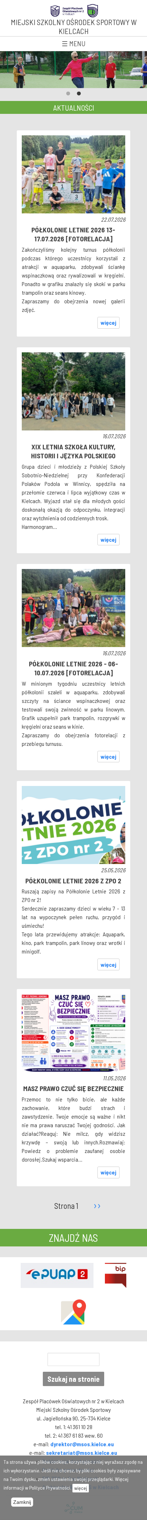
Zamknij (22, 1502)
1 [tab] (68, 93)
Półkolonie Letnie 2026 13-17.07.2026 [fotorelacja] (73, 234)
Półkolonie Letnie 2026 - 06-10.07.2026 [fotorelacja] (73, 668)
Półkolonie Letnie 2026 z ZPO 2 (73, 881)
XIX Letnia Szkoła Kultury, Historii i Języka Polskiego (73, 451)
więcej (108, 322)
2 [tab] (78, 93)
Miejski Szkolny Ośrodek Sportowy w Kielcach (74, 26)
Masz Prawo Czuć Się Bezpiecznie (73, 1088)
